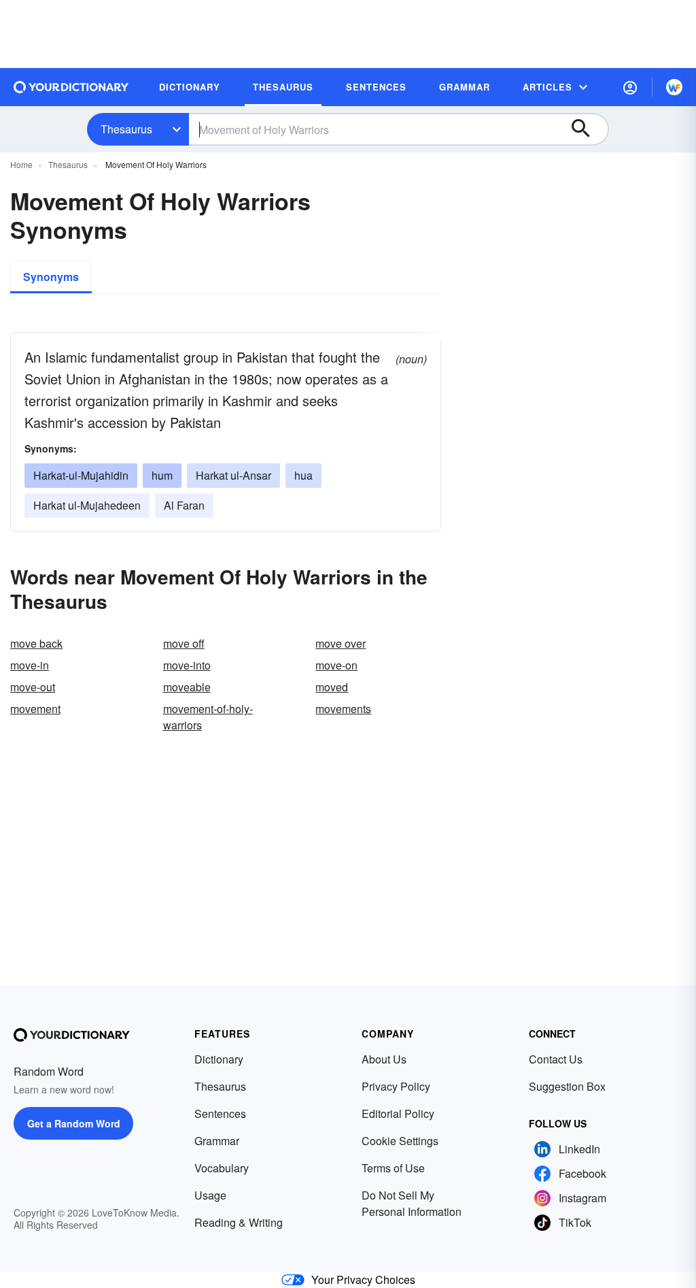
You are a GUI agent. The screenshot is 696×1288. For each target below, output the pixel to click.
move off (184, 643)
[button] (630, 87)
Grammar (216, 1141)
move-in (29, 665)
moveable (187, 687)
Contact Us (555, 1059)
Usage (210, 1195)
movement (35, 708)
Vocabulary (221, 1168)
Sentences (220, 1113)
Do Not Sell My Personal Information (412, 1203)
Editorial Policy (398, 1113)
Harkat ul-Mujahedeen (87, 505)
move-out (32, 687)
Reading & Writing (238, 1222)
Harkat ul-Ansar (233, 475)
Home (21, 164)
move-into (187, 665)
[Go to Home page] (71, 87)
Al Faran (184, 505)
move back (36, 643)
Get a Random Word (73, 1123)
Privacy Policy (396, 1086)
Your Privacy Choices (363, 1279)
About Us (384, 1059)
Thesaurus (126, 129)
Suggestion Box (567, 1086)
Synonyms (51, 276)
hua (303, 475)
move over (340, 643)
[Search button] (587, 129)
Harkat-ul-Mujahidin (80, 475)
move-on (336, 665)
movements (343, 708)
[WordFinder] (674, 87)
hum (162, 475)
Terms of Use (393, 1168)
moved (331, 687)
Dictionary (218, 1059)
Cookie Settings (400, 1141)
